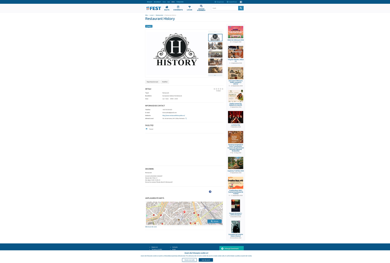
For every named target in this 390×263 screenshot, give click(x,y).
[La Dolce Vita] (235, 117)
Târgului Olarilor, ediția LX (236, 60)
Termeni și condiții (157, 249)
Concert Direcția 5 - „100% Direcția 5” (235, 214)
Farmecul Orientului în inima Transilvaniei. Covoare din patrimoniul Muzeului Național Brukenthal (236, 148)
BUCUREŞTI (157, 2)
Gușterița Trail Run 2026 (236, 171)
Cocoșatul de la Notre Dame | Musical (235, 235)
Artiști (174, 249)
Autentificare (233, 2)
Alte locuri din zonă (151, 226)
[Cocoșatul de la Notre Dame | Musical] (235, 227)
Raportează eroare (152, 81)
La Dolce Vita (235, 125)
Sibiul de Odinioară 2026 (236, 40)
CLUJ (164, 2)
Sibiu (146, 15)
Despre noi (155, 247)
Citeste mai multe (189, 260)
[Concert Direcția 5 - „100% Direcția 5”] (235, 206)
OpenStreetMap (211, 223)
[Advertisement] (184, 149)
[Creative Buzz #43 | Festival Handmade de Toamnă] (235, 183)
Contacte (175, 247)
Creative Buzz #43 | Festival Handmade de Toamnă (235, 192)
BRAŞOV (149, 2)
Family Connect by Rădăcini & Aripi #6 (235, 104)
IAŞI (168, 2)
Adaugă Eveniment (232, 249)
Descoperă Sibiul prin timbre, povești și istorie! (236, 82)
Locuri (152, 15)
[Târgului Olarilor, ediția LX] (235, 52)
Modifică (164, 81)
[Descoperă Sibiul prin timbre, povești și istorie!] (235, 73)
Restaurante (159, 15)
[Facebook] (210, 191)
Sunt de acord (206, 260)
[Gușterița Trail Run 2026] (235, 163)
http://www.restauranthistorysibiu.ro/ (173, 115)
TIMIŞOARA (180, 2)
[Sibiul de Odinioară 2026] (235, 32)
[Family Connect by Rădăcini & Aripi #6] (235, 96)
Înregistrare (220, 2)
